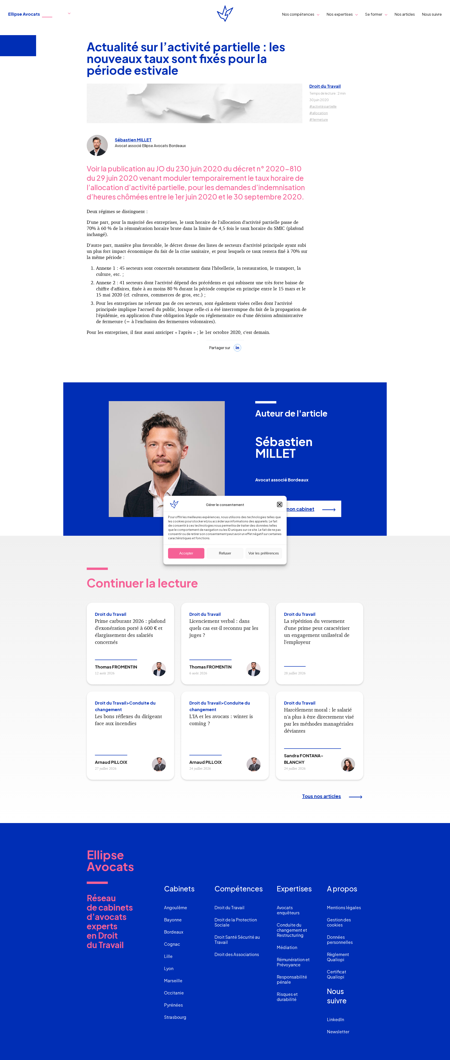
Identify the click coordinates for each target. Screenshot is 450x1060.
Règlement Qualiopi (338, 957)
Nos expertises (339, 14)
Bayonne (173, 919)
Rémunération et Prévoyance (293, 962)
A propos (342, 888)
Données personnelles (340, 939)
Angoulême (175, 907)
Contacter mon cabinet (287, 509)
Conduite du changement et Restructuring (292, 930)
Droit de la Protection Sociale (235, 922)
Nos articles (404, 14)
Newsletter (338, 1031)
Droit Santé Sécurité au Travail (237, 939)
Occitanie (174, 992)
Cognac (172, 944)
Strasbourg (175, 1017)
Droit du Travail (325, 86)
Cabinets (179, 888)
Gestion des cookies (339, 922)
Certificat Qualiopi (336, 974)
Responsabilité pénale (292, 979)
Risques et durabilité (287, 996)
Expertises (294, 888)
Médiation (287, 947)
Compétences (238, 888)
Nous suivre (432, 14)
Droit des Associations (236, 954)
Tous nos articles (321, 796)
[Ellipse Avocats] (225, 14)
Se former (373, 14)
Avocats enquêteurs (288, 910)
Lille (168, 956)
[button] (279, 504)
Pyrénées (173, 1005)
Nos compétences (298, 14)
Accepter (186, 553)
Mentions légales (344, 907)
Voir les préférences (263, 553)
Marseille (173, 980)
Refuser (225, 553)
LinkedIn (335, 1019)
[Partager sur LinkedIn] (237, 347)
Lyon (168, 968)
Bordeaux (173, 931)
